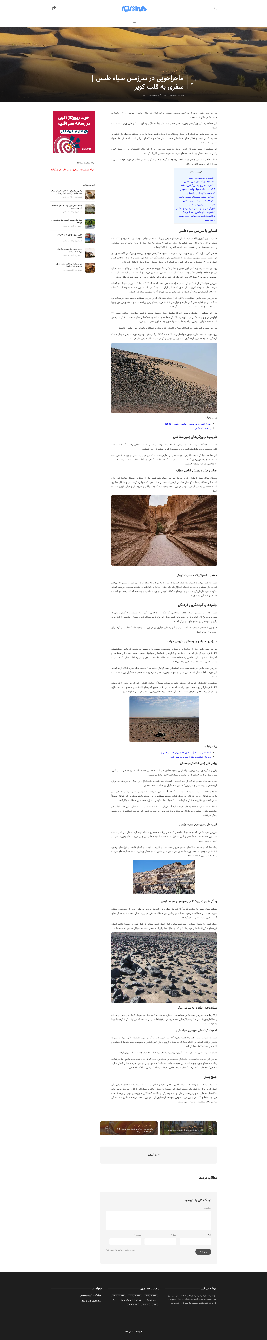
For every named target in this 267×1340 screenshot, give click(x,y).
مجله (134, 22)
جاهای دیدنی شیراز (135, 1295)
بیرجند (201, 1127)
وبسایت (137, 1235)
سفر (114, 1300)
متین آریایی (180, 95)
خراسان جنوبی (166, 70)
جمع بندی (210, 220)
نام (209, 1235)
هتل (155, 1304)
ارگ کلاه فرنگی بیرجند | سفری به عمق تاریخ (190, 757)
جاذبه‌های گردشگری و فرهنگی (201, 193)
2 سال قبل (173, 95)
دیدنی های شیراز (151, 1300)
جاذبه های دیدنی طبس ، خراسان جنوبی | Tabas (188, 424)
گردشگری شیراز (133, 1304)
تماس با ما (129, 1331)
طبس (182, 70)
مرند (135, 1125)
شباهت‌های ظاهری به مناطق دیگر (198, 212)
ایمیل (173, 1235)
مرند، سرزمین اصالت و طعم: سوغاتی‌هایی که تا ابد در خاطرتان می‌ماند (135, 1130)
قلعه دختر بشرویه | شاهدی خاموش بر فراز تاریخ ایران (186, 753)
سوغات (151, 1125)
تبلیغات (139, 1331)
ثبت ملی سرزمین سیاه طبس (201, 205)
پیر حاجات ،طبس (203, 428)
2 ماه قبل (79, 211)
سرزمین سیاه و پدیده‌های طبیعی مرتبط (197, 197)
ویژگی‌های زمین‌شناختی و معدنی (199, 201)
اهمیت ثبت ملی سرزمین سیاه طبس (197, 216)
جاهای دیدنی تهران (151, 1295)
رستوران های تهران (126, 1300)
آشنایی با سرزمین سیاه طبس (201, 178)
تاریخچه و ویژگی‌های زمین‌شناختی (199, 182)
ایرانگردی (175, 70)
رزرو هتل (138, 1300)
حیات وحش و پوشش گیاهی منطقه (198, 185)
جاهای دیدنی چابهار (118, 1295)
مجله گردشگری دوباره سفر (90, 1295)
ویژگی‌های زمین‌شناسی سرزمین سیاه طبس (195, 208)
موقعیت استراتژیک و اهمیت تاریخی (197, 189)
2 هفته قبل (78, 197)
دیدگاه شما (207, 1208)
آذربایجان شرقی (142, 1125)
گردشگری (145, 1304)
